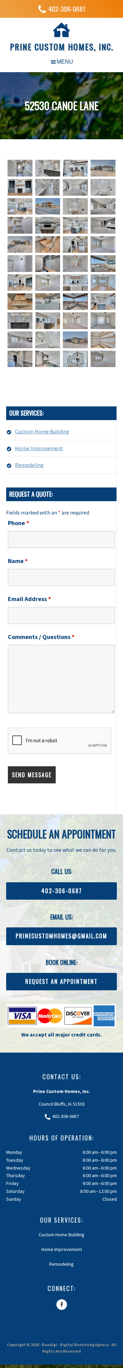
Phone (18, 523)
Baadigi (49, 1344)
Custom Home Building (42, 431)
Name (18, 561)
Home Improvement (39, 448)
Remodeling (29, 464)
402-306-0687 (67, 9)
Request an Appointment (61, 981)
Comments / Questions (41, 637)
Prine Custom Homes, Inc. (61, 46)
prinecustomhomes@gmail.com (61, 936)
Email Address (29, 599)
